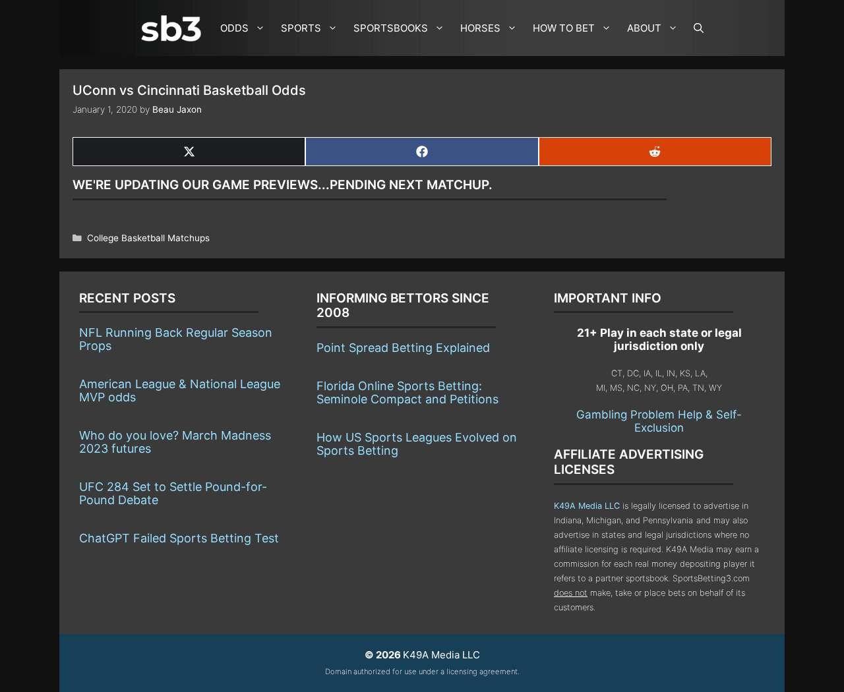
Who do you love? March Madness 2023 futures (175, 441)
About (644, 28)
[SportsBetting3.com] (174, 28)
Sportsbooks (390, 28)
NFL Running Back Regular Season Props (175, 339)
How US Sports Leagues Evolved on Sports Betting (416, 443)
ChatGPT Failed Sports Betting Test (179, 538)
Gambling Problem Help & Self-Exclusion (659, 421)
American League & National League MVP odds (179, 390)
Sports (301, 28)
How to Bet (564, 28)
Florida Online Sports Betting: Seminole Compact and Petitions (407, 392)
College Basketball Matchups (148, 238)
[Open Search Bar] (698, 28)
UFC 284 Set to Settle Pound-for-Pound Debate (173, 493)
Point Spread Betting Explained (403, 348)
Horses (480, 28)
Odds (234, 28)
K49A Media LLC (587, 506)
